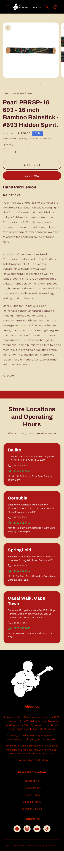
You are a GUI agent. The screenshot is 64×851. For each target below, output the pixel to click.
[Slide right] (40, 84)
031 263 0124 (19, 565)
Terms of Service (32, 809)
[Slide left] (24, 84)
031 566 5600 (19, 517)
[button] (7, 7)
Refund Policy (32, 795)
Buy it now (32, 175)
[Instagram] (27, 828)
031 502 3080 (19, 465)
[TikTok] (46, 828)
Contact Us (32, 781)
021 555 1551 (19, 623)
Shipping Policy (32, 802)
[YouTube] (37, 828)
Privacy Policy (32, 788)
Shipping (22, 139)
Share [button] (10, 375)
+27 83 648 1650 (21, 471)
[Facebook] (17, 828)
